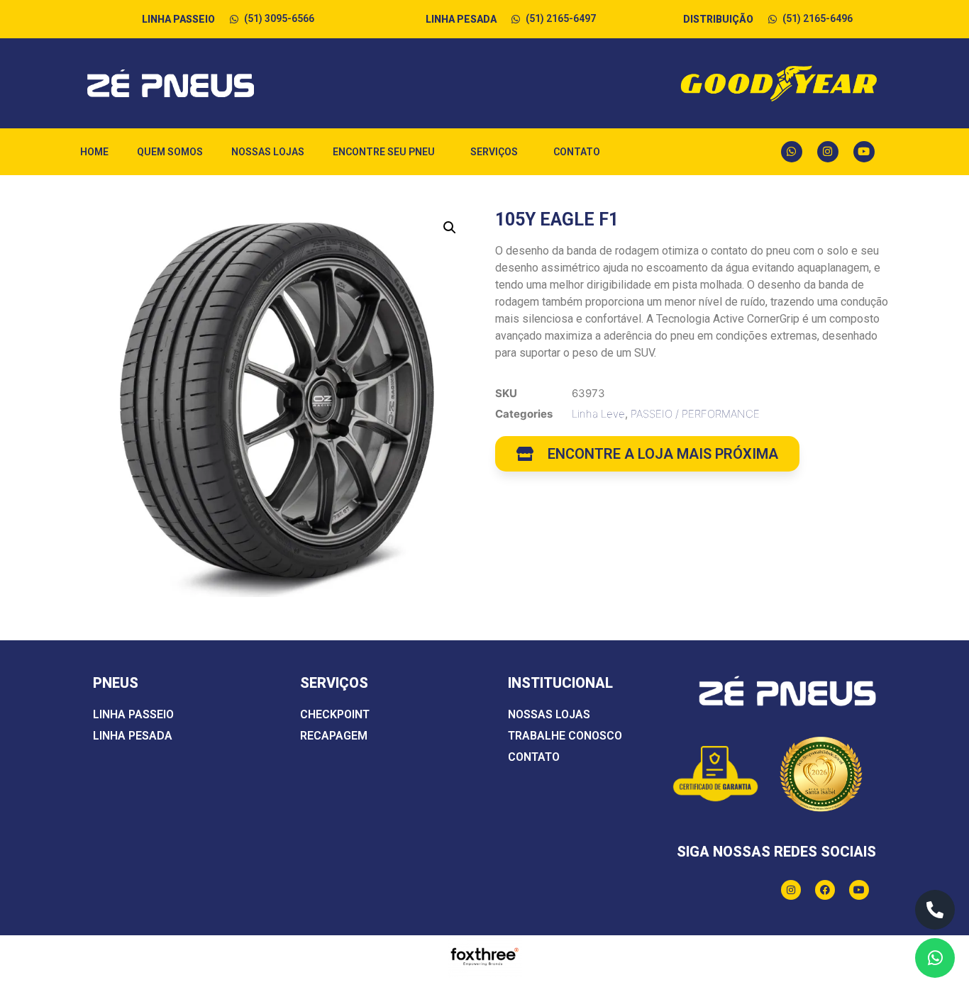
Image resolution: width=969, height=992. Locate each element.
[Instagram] (827, 151)
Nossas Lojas (267, 151)
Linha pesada (132, 735)
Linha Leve (598, 413)
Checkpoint (335, 714)
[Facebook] (825, 890)
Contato (576, 151)
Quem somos (170, 151)
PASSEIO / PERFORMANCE (695, 413)
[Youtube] (864, 151)
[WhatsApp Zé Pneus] (935, 958)
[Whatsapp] (791, 151)
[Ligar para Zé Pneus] (935, 910)
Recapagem (333, 735)
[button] (450, 227)
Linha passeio (133, 714)
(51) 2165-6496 (817, 18)
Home (94, 151)
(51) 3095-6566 (279, 18)
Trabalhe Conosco (565, 735)
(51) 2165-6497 (561, 18)
